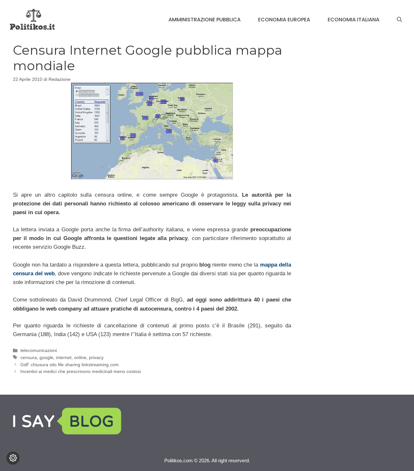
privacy (96, 357)
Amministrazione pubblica (205, 19)
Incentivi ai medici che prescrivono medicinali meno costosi (80, 371)
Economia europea (284, 19)
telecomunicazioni (38, 350)
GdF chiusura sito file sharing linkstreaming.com (69, 364)
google (46, 357)
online (80, 357)
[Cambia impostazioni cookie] (12, 458)
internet (63, 357)
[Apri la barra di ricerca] (399, 20)
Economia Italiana (353, 19)
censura (28, 357)
